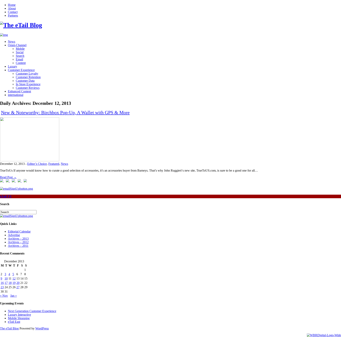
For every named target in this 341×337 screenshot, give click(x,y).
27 (18, 287)
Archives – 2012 (18, 242)
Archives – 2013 (18, 238)
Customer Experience (21, 70)
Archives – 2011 (18, 245)
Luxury (12, 66)
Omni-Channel (17, 45)
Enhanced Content (19, 91)
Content (21, 63)
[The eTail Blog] (21, 25)
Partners (13, 15)
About (12, 8)
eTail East (14, 321)
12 (14, 278)
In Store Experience (28, 84)
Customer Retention (28, 77)
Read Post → (8, 177)
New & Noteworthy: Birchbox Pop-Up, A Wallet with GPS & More (65, 112)
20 (18, 282)
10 (6, 278)
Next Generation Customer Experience (32, 311)
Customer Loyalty (27, 73)
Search (20, 55)
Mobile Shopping (19, 318)
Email (19, 59)
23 (2, 287)
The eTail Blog (9, 328)
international (15, 95)
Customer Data (25, 80)
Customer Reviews (27, 87)
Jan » (13, 295)
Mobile (20, 48)
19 (14, 282)
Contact (13, 12)
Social (19, 52)
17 (6, 282)
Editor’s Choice (37, 163)
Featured (53, 163)
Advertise (14, 235)
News (11, 41)
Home (12, 5)
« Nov (4, 295)
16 (2, 282)
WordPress (42, 328)
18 (10, 282)
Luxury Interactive (19, 314)
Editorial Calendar (19, 231)
